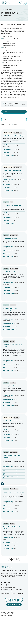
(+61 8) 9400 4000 (7, 585)
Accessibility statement (6, 613)
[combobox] (14, 120)
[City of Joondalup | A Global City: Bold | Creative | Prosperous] (6, 2)
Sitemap (15, 613)
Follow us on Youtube (18, 600)
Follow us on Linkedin (21, 600)
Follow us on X (10, 600)
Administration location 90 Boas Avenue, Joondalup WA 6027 (12, 590)
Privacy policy (11, 612)
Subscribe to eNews (15, 604)
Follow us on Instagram (14, 600)
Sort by (3, 117)
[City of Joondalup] (6, 566)
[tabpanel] (14, 344)
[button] (19, 559)
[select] (25, 120)
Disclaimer (3, 612)
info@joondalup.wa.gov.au (9, 587)
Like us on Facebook (6, 600)
